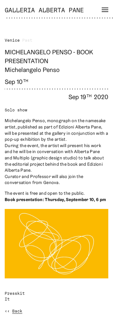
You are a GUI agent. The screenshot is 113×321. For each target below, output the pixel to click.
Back (17, 311)
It (7, 299)
